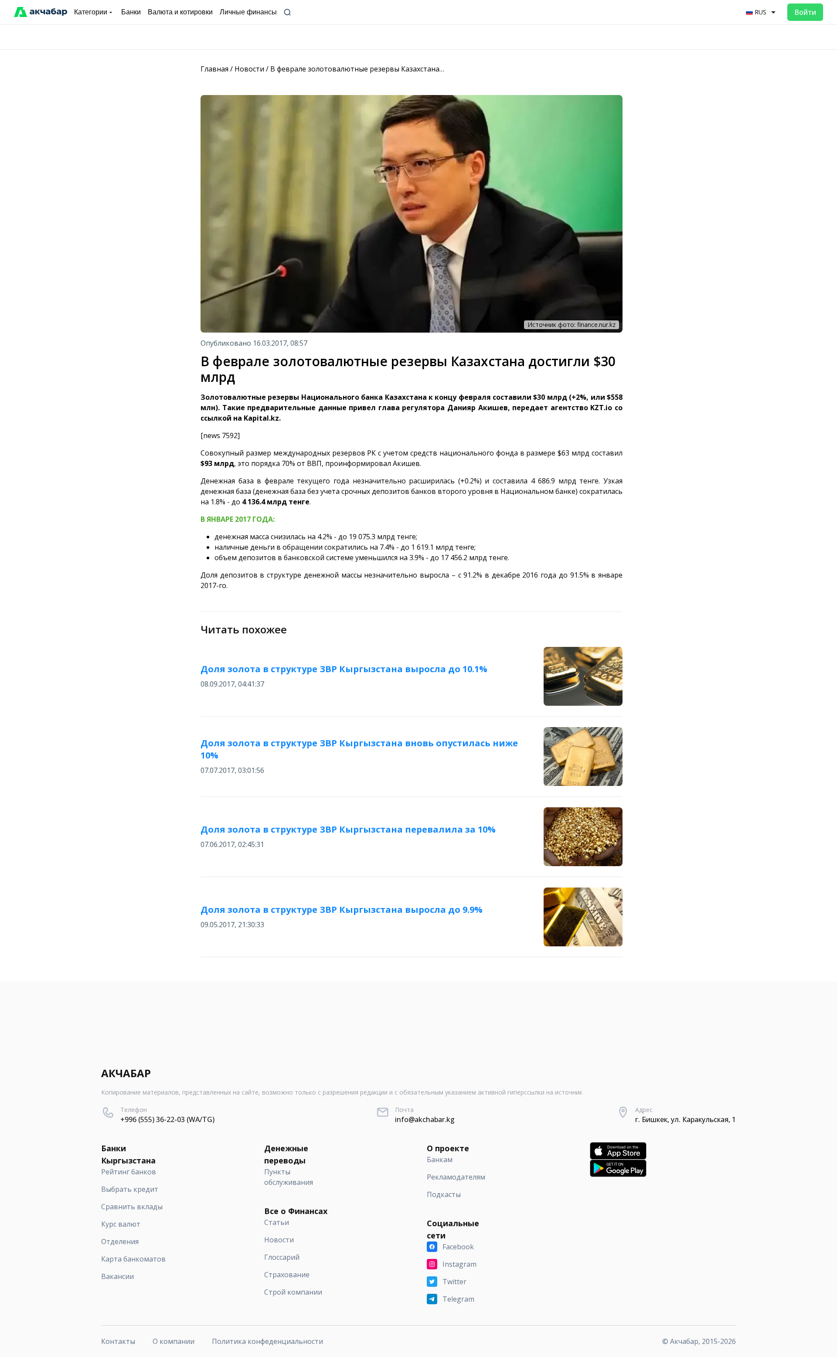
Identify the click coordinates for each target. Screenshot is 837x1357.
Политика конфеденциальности (267, 1341)
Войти (805, 12)
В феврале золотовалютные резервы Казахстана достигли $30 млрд (388, 69)
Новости (249, 69)
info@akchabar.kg (425, 1119)
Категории (90, 12)
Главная (214, 69)
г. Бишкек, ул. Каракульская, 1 (685, 1119)
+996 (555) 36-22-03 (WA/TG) (167, 1119)
